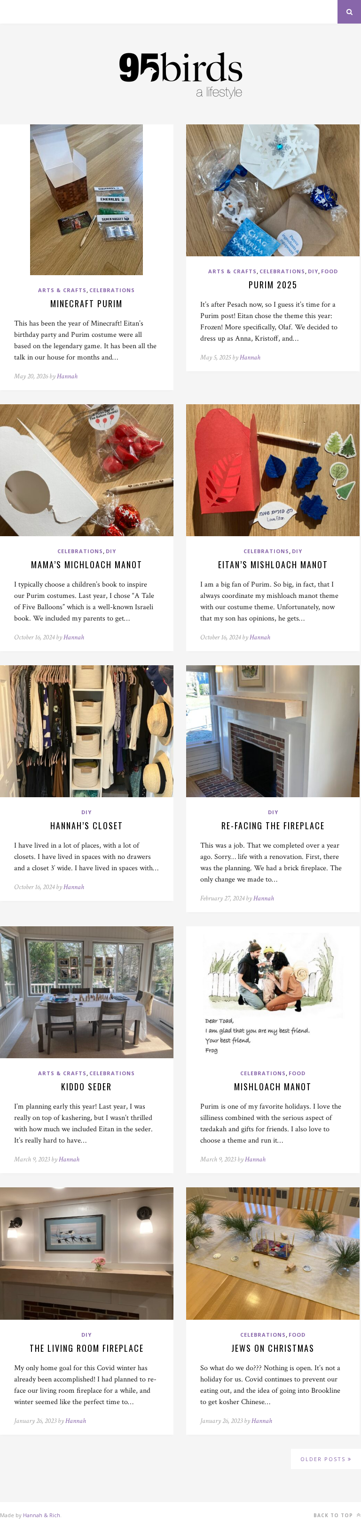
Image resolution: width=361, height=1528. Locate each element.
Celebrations (112, 290)
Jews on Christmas (272, 1348)
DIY (313, 271)
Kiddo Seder (86, 1086)
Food (329, 271)
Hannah (67, 376)
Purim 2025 (273, 284)
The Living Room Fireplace (87, 1348)
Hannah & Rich (41, 1515)
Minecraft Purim (86, 303)
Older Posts (324, 1459)
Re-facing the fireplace (273, 825)
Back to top (334, 1515)
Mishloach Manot (273, 1086)
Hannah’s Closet (86, 825)
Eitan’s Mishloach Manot (273, 564)
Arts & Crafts (62, 290)
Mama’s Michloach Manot (86, 564)
